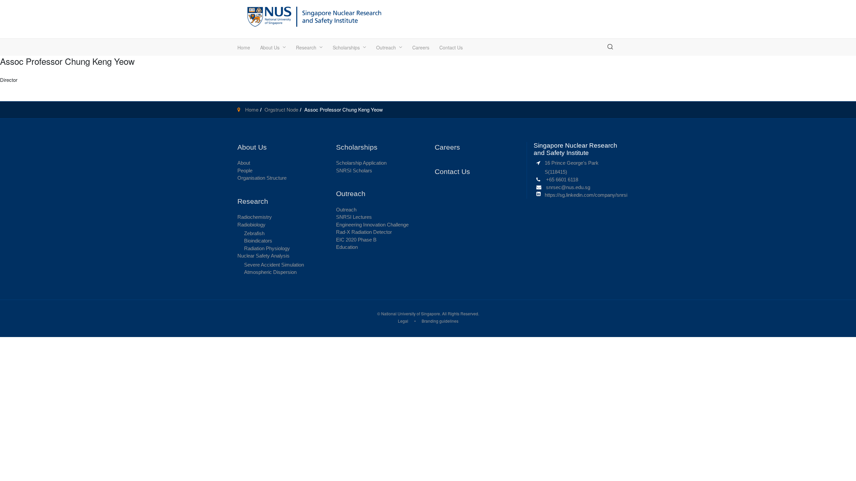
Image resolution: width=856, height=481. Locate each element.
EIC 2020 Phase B (356, 240)
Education (347, 247)
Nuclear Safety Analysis (263, 256)
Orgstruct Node (281, 109)
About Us (270, 47)
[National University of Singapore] (269, 15)
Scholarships (346, 47)
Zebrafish (254, 233)
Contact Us (451, 47)
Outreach (386, 47)
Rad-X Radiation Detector (364, 232)
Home (243, 47)
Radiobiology (251, 224)
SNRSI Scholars (354, 170)
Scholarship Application (361, 163)
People (244, 170)
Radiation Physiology (267, 248)
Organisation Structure (262, 178)
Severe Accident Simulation (274, 265)
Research (306, 47)
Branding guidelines (440, 321)
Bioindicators (258, 241)
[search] (610, 46)
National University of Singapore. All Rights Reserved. (430, 313)
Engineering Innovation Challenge (372, 224)
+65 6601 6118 (562, 179)
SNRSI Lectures (354, 217)
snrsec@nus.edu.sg (568, 187)
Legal (403, 321)
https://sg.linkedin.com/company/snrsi (586, 195)
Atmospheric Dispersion (270, 272)
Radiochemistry (254, 217)
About (243, 163)
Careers (420, 47)
